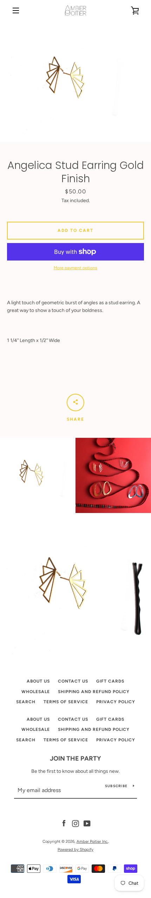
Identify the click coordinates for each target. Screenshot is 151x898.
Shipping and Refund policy (94, 691)
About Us (38, 681)
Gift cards (110, 681)
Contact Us (73, 681)
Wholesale (35, 691)
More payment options (75, 267)
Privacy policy (115, 701)
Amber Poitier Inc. (92, 841)
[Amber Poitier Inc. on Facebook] (63, 823)
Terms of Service (66, 701)
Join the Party (75, 758)
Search (25, 701)
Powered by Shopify (75, 849)
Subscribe (116, 786)
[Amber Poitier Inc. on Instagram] (75, 823)
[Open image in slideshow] (75, 81)
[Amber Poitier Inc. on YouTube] (87, 823)
